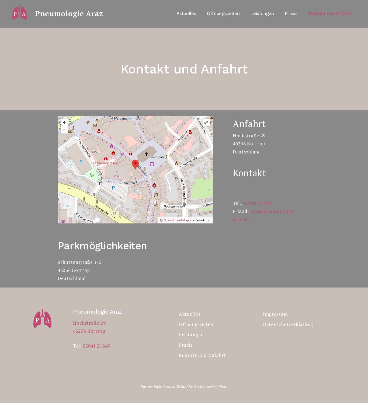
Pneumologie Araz (69, 13)
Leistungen (262, 13)
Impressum (275, 314)
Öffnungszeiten (223, 13)
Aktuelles (186, 13)
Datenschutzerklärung (288, 324)
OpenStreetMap (176, 220)
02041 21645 (257, 203)
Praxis (291, 13)
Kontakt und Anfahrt (330, 13)
